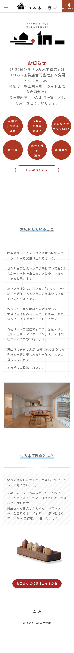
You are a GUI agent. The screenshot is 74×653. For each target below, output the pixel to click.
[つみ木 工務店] (37, 6)
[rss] (40, 611)
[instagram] (34, 611)
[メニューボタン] (6, 6)
